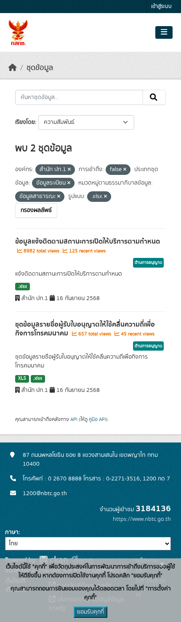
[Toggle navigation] (164, 32)
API (73, 419)
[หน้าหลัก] (12, 67)
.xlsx (22, 286)
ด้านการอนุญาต (148, 262)
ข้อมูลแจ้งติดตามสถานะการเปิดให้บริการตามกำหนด (87, 241)
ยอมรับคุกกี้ (90, 612)
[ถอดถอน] (69, 169)
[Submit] (154, 97)
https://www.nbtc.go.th (142, 519)
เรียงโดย (25, 122)
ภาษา (12, 532)
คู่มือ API (97, 419)
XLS (22, 378)
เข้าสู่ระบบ (161, 7)
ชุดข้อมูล (40, 67)
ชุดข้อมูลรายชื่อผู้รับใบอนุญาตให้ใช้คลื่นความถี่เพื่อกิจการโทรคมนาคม (85, 329)
